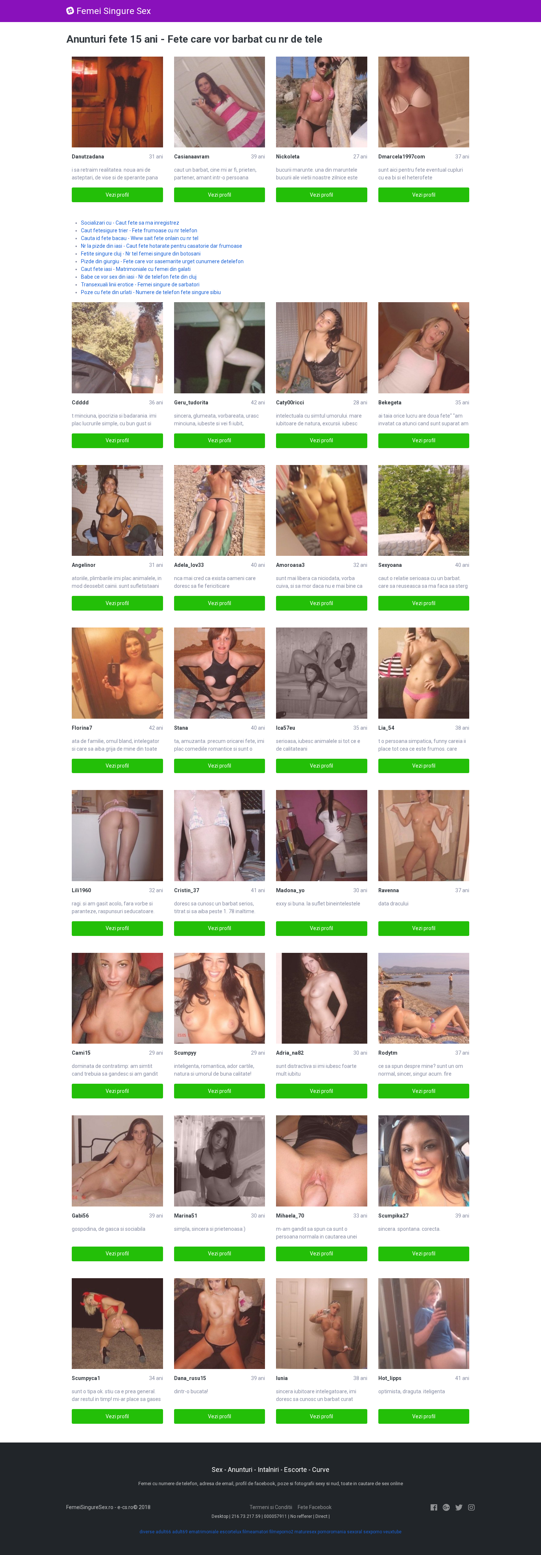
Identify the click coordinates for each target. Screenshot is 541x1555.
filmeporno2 (281, 1531)
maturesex (305, 1531)
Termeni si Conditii (271, 1507)
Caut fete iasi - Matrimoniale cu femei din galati (136, 269)
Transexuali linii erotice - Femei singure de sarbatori (140, 284)
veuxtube (392, 1531)
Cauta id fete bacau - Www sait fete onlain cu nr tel (139, 238)
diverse (147, 1531)
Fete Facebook (315, 1507)
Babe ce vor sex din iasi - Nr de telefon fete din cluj (139, 277)
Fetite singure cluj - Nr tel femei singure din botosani (141, 254)
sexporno (372, 1531)
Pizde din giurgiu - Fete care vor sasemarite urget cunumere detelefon (162, 261)
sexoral (354, 1531)
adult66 (163, 1531)
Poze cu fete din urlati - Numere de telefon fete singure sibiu (151, 292)
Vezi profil (117, 195)
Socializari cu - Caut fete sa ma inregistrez (130, 223)
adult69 (180, 1531)
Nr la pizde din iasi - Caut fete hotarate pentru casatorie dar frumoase (161, 246)
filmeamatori (255, 1531)
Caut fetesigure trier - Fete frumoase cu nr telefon (139, 230)
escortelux (230, 1531)
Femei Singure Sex (114, 11)
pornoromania (332, 1531)
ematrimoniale (204, 1531)
